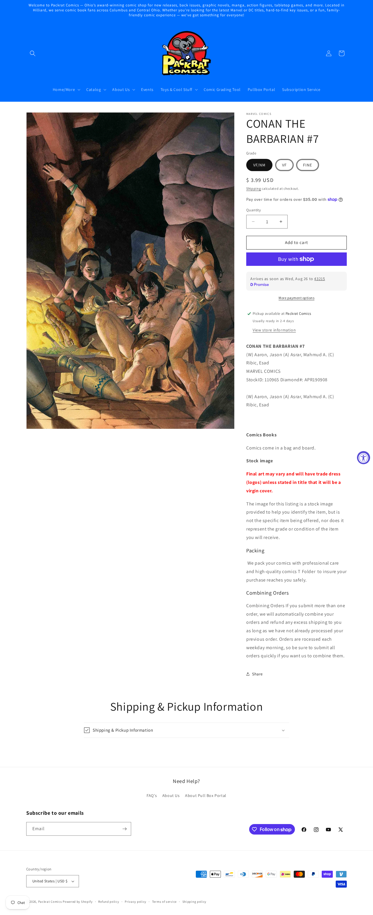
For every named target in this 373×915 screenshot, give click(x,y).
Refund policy (108, 902)
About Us (171, 795)
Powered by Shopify (78, 902)
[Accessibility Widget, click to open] (363, 457)
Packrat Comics (50, 902)
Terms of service (164, 902)
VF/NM (259, 165)
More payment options (296, 298)
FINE (307, 165)
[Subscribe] (124, 829)
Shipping (253, 188)
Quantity (253, 210)
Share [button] (257, 674)
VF (284, 165)
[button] (32, 53)
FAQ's (152, 795)
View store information (274, 330)
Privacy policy (135, 902)
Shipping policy (194, 902)
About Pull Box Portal (205, 795)
